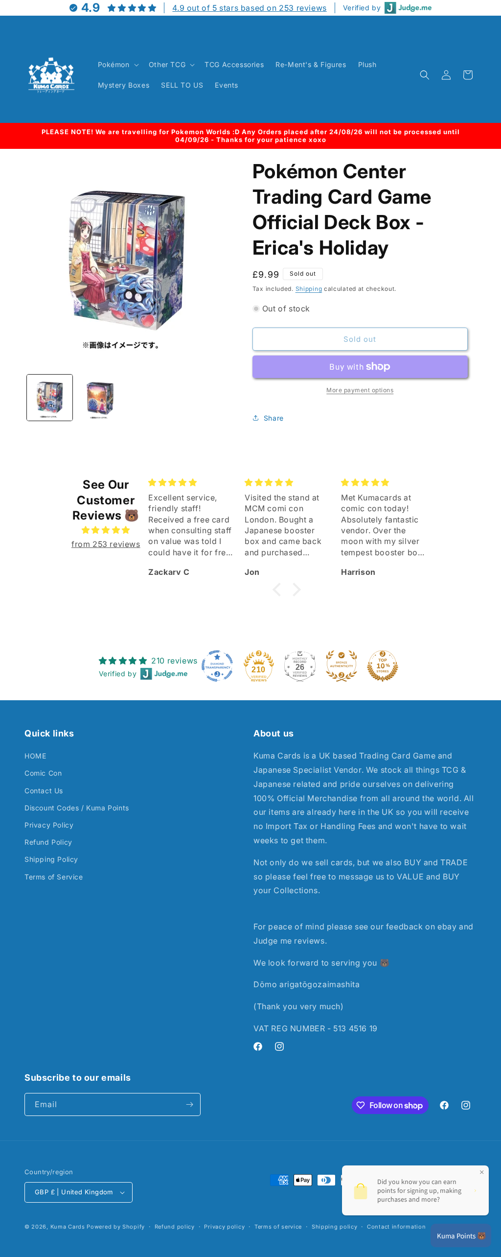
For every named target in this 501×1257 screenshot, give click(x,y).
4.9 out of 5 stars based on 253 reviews (249, 8)
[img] (105, 530)
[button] (117, 64)
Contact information (396, 1226)
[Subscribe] (189, 1104)
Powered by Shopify (116, 1226)
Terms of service (278, 1226)
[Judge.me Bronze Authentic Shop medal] (341, 666)
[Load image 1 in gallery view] (49, 397)
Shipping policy (335, 1226)
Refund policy (175, 1226)
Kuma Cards (67, 1226)
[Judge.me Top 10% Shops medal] (382, 666)
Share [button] (274, 418)
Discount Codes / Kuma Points (76, 808)
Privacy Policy (48, 825)
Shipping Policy (51, 859)
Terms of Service (53, 877)
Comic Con (43, 773)
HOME (35, 756)
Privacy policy (224, 1226)
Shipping (309, 288)
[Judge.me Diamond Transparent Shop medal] (217, 666)
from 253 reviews (105, 544)
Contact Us (43, 790)
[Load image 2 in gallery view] (100, 397)
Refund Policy (48, 842)
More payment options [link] (359, 390)
